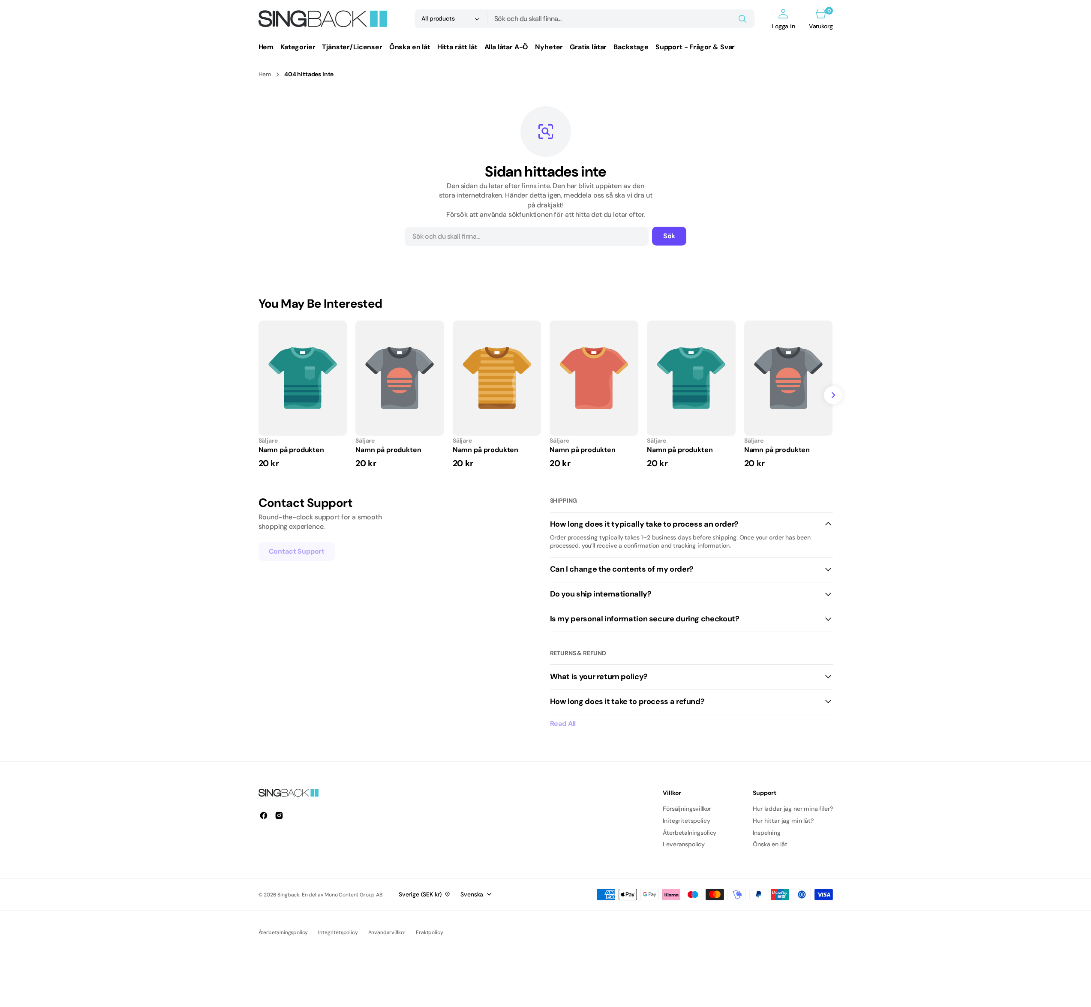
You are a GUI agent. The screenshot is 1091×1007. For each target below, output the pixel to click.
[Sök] (742, 19)
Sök (669, 235)
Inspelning (766, 832)
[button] (783, 19)
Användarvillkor (387, 932)
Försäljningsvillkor (687, 808)
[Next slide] (833, 395)
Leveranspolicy (684, 844)
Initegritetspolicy (686, 820)
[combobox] (621, 18)
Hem (265, 74)
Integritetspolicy (338, 932)
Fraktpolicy (429, 932)
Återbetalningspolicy (283, 932)
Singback (288, 894)
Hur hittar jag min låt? (783, 820)
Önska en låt (770, 844)
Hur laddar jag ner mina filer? (793, 808)
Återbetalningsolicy (689, 832)
